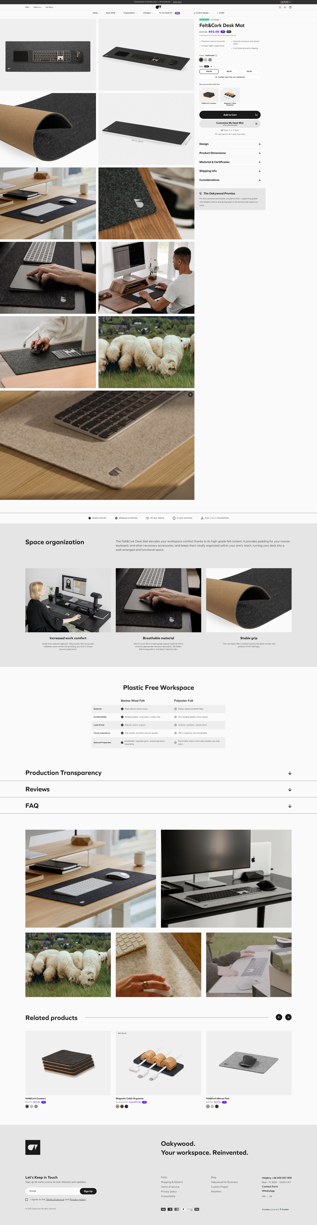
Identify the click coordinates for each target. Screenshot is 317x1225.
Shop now (177, 2)
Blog (213, 1177)
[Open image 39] (48, 352)
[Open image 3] (48, 55)
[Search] (280, 7)
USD (263, 1197)
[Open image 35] (146, 278)
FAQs (164, 1177)
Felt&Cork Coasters (35, 1098)
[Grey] (210, 60)
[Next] (288, 1017)
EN (271, 1197)
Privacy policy (78, 1199)
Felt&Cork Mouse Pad (217, 1098)
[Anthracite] (201, 60)
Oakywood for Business (224, 1182)
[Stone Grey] (205, 60)
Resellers (216, 1191)
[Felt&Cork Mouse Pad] (249, 1063)
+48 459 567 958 (282, 1178)
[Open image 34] (48, 278)
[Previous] (279, 1017)
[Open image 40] (146, 352)
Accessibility (168, 1196)
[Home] (158, 7)
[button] (230, 143)
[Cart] (290, 7)
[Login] (285, 7)
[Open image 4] (146, 55)
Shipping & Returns (172, 1182)
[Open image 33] (146, 203)
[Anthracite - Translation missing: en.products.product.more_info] (216, 55)
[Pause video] (190, 394)
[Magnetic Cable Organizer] (158, 1063)
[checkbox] (208, 97)
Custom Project (219, 1187)
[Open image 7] (48, 129)
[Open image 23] (146, 129)
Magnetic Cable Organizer (130, 1098)
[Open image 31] (48, 203)
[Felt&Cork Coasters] (68, 1063)
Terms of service (55, 1199)
